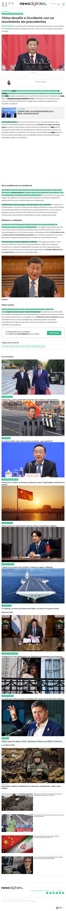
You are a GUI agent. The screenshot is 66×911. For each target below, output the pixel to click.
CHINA (12, 346)
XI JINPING (5, 346)
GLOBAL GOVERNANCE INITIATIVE (35, 346)
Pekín (62, 96)
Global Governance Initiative (18, 99)
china (14, 91)
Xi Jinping (4, 299)
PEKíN (22, 346)
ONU (7, 96)
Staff (52, 890)
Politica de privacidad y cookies (40, 890)
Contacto (60, 890)
